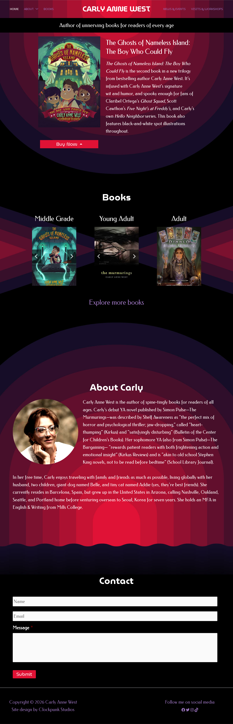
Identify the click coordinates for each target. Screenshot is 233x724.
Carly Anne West (116, 9)
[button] (36, 9)
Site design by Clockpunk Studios (43, 709)
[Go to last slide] (36, 256)
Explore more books (116, 302)
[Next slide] (71, 256)
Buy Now (67, 144)
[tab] (44, 289)
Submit (24, 674)
